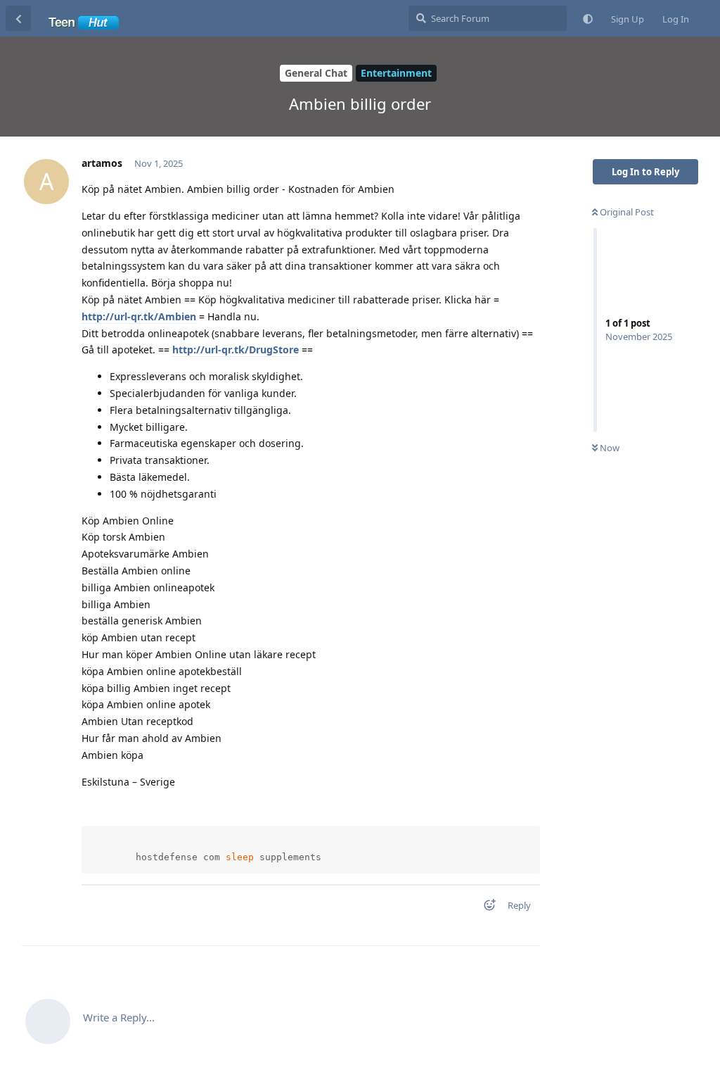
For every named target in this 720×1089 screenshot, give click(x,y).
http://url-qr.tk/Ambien (139, 316)
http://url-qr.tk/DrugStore (235, 349)
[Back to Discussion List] (18, 18)
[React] (485, 908)
